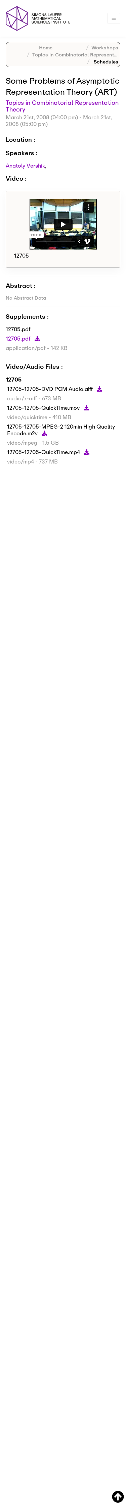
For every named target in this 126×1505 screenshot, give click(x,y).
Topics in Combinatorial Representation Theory (62, 106)
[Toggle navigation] (113, 18)
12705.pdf (19, 338)
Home (45, 47)
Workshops (104, 47)
